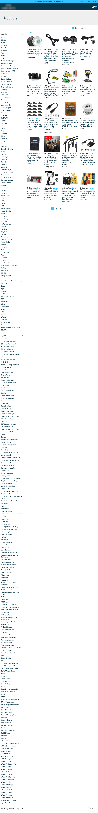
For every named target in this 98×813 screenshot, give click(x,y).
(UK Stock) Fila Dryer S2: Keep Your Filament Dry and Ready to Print (34, 53)
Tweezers (4, 736)
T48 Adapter (5, 697)
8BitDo (3, 40)
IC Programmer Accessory (9, 527)
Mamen (3, 226)
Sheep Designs (6, 276)
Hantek (3, 190)
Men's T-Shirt (5, 570)
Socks (3, 686)
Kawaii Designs (6, 208)
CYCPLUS (4, 118)
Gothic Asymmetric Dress (9, 481)
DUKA (3, 136)
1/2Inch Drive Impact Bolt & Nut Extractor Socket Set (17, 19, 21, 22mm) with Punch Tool (34, 90)
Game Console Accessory (9, 452)
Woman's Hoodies (7, 772)
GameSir (4, 162)
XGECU (3, 325)
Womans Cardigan (7, 785)
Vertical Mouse (6, 751)
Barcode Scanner (6, 370)
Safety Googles (6, 658)
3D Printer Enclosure (7, 346)
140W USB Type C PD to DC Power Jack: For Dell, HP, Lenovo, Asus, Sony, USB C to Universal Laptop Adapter (69, 159)
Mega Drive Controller (8, 567)
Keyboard (4, 537)
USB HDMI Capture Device (10, 743)
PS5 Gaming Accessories (9, 265)
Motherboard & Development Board (10, 593)
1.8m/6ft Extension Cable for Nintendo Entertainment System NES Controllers (87, 54)
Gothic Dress (5, 489)
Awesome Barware (7, 63)
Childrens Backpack (7, 398)
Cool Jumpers (5, 92)
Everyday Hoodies (7, 149)
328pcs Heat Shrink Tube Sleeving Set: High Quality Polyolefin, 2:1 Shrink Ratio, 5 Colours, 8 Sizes (87, 193)
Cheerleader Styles (7, 87)
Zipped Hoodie (6, 803)
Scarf (2, 661)
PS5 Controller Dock (7, 630)
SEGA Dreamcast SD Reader (10, 666)
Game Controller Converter (10, 460)
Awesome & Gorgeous (8, 61)
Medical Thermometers (8, 565)
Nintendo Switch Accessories (10, 250)
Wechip (3, 317)
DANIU (3, 120)
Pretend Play (5, 624)
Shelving (4, 676)
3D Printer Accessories (8, 341)
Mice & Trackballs (6, 572)
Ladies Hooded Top (7, 545)
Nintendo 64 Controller (8, 604)
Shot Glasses (5, 681)
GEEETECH (5, 164)
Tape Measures (6, 710)
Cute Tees (4, 115)
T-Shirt (3, 694)
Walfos (3, 312)
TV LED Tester (5, 733)
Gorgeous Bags (6, 170)
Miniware (4, 234)
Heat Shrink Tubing (7, 511)
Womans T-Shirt (6, 790)
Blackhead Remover (7, 380)
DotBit (3, 131)
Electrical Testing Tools (8, 445)
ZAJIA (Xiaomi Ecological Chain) (11, 327)
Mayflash (4, 232)
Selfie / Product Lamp (8, 671)
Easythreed (4, 139)
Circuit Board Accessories (9, 401)
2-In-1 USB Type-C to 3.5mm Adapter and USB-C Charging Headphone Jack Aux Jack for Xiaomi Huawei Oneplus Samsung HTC (87, 159)
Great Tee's (4, 185)
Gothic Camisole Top (8, 486)
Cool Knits (4, 95)
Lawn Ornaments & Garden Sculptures (10, 556)
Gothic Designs (6, 183)
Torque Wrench (6, 723)
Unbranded (5, 307)
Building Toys (5, 388)
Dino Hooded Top (7, 419)
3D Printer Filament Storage (10, 354)
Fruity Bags (4, 159)
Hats (2, 506)
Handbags (4, 503)
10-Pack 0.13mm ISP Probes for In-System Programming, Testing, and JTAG (69, 90)
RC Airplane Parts (6, 642)
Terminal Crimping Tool (8, 715)
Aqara (3, 55)
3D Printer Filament (7, 352)
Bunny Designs (6, 79)
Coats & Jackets (6, 406)
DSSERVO (4, 133)
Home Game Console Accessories (12, 514)
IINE (2, 198)
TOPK (3, 299)
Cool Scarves (5, 97)
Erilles (3, 144)
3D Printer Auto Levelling (9, 344)
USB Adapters (5, 741)
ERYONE (4, 146)
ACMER (3, 43)
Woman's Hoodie (6, 769)
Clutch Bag (4, 403)
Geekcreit (4, 167)
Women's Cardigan (7, 792)
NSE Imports (5, 252)
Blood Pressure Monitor (8, 383)
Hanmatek (4, 188)
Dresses (3, 437)
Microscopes (5, 580)
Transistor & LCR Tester (8, 725)
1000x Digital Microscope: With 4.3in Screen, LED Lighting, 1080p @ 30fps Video (87, 90)
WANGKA (4, 314)
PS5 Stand (4, 632)
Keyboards (4, 540)
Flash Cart (4, 450)
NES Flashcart (5, 602)
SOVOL (3, 291)
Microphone (5, 575)
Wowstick (4, 320)
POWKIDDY (5, 263)
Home (5, 16)
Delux (3, 126)
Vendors (4, 34)
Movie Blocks (5, 242)
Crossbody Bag (6, 408)
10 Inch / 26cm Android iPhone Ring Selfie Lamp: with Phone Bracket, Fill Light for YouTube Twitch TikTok (52, 91)
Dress (3, 434)
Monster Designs (6, 239)
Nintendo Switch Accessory (10, 607)
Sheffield (4, 278)
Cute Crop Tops (6, 110)
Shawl (3, 673)
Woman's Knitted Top (8, 777)
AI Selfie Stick (5, 362)
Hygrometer (5, 519)
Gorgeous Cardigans (7, 172)
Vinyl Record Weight (7, 756)
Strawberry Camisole (8, 692)
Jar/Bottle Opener (6, 534)
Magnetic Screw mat (7, 562)
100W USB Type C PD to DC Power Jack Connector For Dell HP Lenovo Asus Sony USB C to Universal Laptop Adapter (34, 125)
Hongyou (4, 193)
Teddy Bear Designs (7, 296)
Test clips (4, 717)
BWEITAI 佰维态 (6, 82)
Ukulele (3, 738)
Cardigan (4, 393)
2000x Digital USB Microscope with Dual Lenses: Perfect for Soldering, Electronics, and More (51, 193)
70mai (3, 37)
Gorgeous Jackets (6, 177)
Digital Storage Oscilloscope (10, 416)
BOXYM (3, 76)
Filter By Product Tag (10, 808)
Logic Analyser (6, 559)
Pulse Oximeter (6, 635)
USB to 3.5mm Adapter (8, 746)
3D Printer (4, 339)
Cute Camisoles (6, 105)
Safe (2, 655)
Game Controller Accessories (10, 458)
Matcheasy (4, 229)
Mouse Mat (4, 599)
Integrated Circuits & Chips (9, 529)
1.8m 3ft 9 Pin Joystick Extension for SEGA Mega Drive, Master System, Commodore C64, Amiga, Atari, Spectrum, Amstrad (51, 55)
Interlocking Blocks (7, 532)
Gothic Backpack (6, 483)
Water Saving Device (7, 759)
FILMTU (3, 154)
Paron (3, 255)
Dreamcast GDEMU (7, 432)
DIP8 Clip (4, 421)
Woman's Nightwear (7, 779)
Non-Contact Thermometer (10, 610)
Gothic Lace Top (6, 494)
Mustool (3, 245)
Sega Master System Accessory (11, 668)
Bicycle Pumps (6, 375)
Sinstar (3, 286)
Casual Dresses (6, 84)
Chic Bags (4, 89)
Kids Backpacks (6, 219)
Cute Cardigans (6, 108)
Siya (2, 289)
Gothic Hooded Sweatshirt (9, 491)
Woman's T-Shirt (6, 782)
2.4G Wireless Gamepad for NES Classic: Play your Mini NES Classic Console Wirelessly (34, 192)
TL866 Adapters (6, 720)
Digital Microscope (7, 411)
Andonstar (4, 45)
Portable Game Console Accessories (9, 618)
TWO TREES (5, 301)
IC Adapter (4, 521)
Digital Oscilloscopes (8, 414)
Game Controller (6, 455)
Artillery (3, 58)
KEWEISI (4, 216)
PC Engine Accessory (8, 615)
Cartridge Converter (7, 396)
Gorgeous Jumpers (7, 180)
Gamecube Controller (8, 468)
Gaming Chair (5, 471)
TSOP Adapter (5, 728)
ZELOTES (4, 330)
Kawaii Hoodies (6, 211)
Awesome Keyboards (8, 66)
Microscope (5, 578)
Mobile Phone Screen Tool (9, 587)
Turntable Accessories (8, 730)
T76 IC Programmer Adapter (10, 704)
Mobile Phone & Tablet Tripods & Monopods (11, 584)
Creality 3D (4, 102)
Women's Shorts (6, 795)
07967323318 (92, 1)
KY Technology (6, 224)
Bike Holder (5, 377)
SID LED (4, 283)
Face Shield (4, 447)
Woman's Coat (6, 761)
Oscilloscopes (5, 612)
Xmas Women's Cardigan (9, 800)
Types (3, 335)
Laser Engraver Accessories (10, 552)
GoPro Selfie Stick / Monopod (10, 478)
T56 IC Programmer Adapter (10, 699)
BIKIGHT (4, 74)
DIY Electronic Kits (7, 427)
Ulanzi (3, 304)
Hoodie (3, 516)
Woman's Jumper (6, 774)
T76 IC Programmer (7, 702)
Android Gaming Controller (10, 365)
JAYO (2, 206)
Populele (4, 260)
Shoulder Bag (5, 684)
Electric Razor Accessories (9, 439)
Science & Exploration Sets (9, 663)
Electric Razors (6, 442)
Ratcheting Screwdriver (8, 637)
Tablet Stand (5, 707)
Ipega (3, 203)
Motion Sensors (6, 597)
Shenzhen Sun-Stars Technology (11, 281)
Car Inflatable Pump (7, 390)
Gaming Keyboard (7, 473)
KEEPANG (4, 214)
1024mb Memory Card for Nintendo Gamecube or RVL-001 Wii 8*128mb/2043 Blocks (70, 123)
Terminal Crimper (6, 712)
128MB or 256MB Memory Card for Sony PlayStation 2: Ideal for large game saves (34, 158)
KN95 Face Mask (6, 542)
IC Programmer (6, 524)
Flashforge (4, 157)
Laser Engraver (6, 550)
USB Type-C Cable (7, 748)
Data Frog (4, 123)
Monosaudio (5, 237)
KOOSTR (4, 221)
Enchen (3, 141)
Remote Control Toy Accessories (11, 648)
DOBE (3, 128)
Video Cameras (6, 754)
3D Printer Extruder (7, 349)
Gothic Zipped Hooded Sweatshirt (12, 501)
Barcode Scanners (7, 372)
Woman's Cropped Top (8, 764)
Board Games (5, 385)
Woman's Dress (6, 767)
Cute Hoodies (5, 113)
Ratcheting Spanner (7, 640)
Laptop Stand (5, 547)
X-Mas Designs (6, 322)
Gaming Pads (5, 476)
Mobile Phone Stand (7, 590)
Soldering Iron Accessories (9, 689)
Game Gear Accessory (8, 465)
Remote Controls (6, 650)
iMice (2, 201)
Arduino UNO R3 (6, 367)
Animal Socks (5, 48)
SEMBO (3, 273)
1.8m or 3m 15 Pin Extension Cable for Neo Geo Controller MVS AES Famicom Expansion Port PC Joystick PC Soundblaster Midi (70, 56)
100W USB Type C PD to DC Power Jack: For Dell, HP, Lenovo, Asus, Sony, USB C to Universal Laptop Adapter (51, 125)
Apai (2, 53)
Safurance (4, 270)
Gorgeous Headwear (7, 175)
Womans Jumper (6, 787)
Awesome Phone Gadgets (9, 68)
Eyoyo (3, 152)
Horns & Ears (5, 195)
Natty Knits (4, 247)
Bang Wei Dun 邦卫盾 (8, 71)
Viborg (3, 309)
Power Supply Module (8, 622)
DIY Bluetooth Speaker (8, 424)
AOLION (4, 50)
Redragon (4, 268)
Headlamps (5, 509)
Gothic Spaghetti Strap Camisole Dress (11, 497)
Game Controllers (7, 463)
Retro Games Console (8, 653)
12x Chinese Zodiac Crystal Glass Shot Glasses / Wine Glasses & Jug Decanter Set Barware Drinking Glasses (51, 159)
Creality (3, 100)
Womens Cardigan (7, 798)
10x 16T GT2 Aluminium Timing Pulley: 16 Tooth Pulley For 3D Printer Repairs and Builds (87, 123)
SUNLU (3, 294)
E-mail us (82, 1)
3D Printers (4, 357)
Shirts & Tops (5, 679)
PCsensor (4, 257)
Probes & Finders (6, 627)
